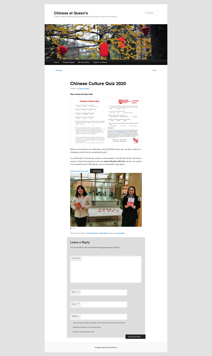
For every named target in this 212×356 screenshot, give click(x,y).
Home (57, 62)
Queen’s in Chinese (100, 62)
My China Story (83, 62)
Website (75, 316)
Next (155, 70)
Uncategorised (92, 233)
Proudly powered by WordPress (106, 347)
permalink (121, 233)
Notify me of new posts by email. (83, 332)
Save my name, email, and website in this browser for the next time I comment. (99, 323)
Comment (76, 258)
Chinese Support (68, 62)
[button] (139, 199)
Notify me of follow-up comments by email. (87, 327)
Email (75, 304)
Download (97, 170)
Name (75, 292)
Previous (58, 70)
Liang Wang (103, 233)
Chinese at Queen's (71, 12)
